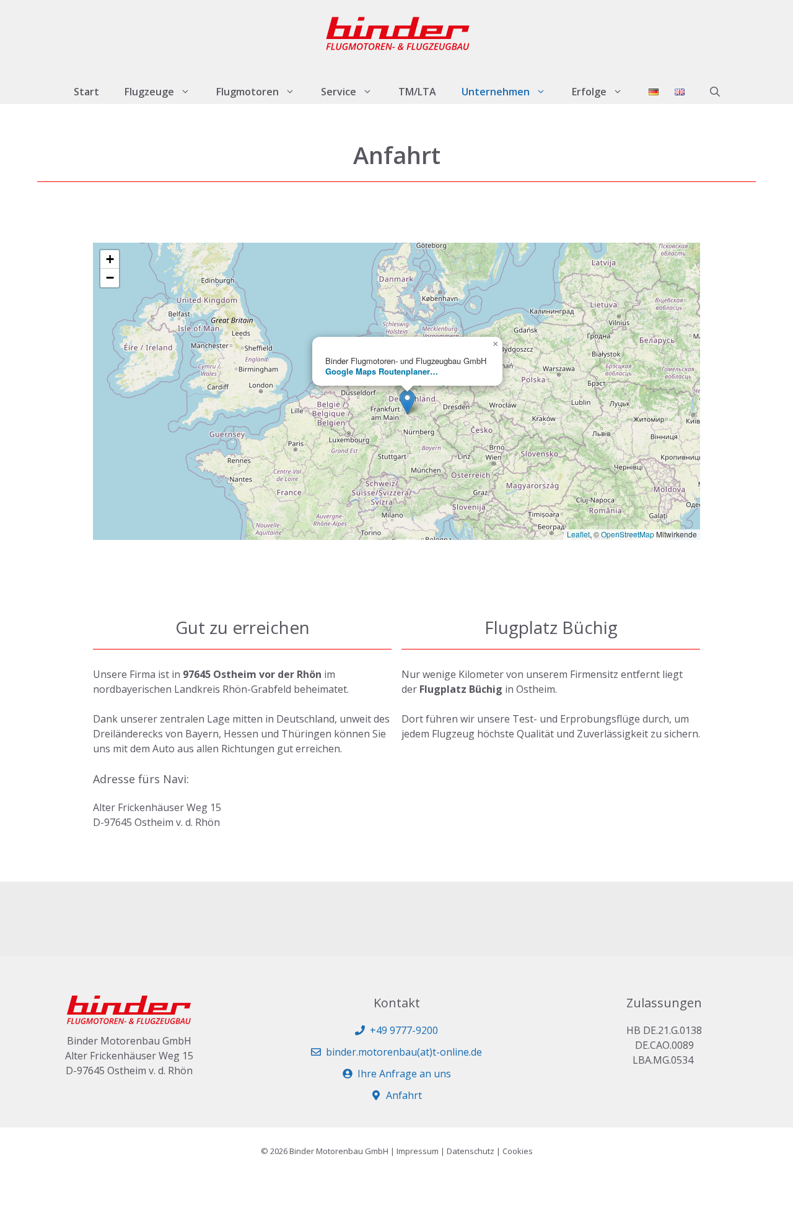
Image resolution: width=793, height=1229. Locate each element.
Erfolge (589, 91)
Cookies (517, 1151)
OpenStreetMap (627, 534)
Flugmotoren (247, 91)
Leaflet (578, 534)
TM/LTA (417, 91)
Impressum (417, 1151)
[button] (715, 91)
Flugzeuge (149, 91)
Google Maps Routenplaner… (381, 371)
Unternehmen (496, 91)
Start (86, 91)
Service (338, 91)
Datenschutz (470, 1151)
